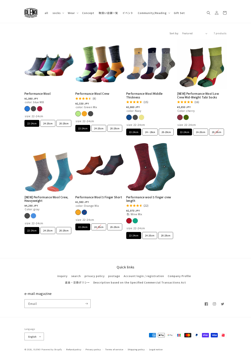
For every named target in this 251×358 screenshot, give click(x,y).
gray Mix (33, 108)
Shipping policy (136, 349)
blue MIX (27, 108)
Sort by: (174, 33)
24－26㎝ (149, 131)
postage (114, 276)
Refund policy (73, 349)
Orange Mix (84, 113)
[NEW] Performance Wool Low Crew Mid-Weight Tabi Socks (198, 95)
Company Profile (179, 276)
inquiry (62, 276)
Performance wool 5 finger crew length (148, 199)
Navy (129, 117)
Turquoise (33, 216)
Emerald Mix (135, 221)
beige (141, 117)
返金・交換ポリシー (77, 282)
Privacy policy (93, 349)
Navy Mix (84, 212)
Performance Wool (37, 93)
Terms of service (114, 349)
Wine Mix (129, 221)
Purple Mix (39, 108)
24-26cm (47, 122)
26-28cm (63, 122)
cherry (180, 117)
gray (27, 216)
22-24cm (31, 122)
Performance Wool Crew (92, 93)
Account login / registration (144, 276)
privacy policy (95, 276)
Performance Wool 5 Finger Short (98, 197)
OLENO (37, 349)
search (76, 276)
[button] (58, 13)
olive (186, 117)
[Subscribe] (86, 303)
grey (135, 117)
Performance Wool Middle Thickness (144, 95)
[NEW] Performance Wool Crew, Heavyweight (46, 199)
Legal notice (156, 349)
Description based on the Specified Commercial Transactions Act (139, 282)
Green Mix (78, 113)
